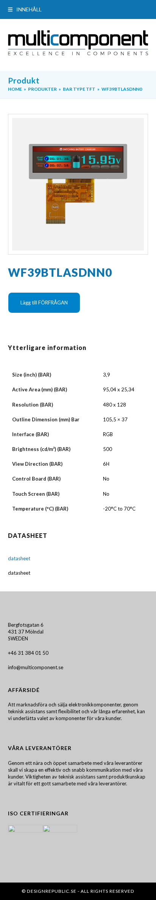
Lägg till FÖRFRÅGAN (44, 302)
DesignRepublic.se (51, 891)
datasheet (19, 558)
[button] (25, 9)
